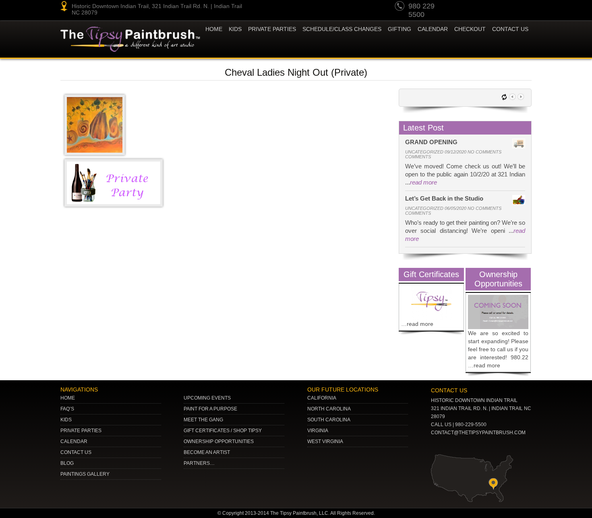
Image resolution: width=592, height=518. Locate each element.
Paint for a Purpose (210, 409)
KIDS (235, 29)
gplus (508, 7)
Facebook (524, 7)
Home (213, 29)
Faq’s (67, 409)
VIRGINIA (317, 430)
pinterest (478, 7)
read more (423, 182)
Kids (66, 420)
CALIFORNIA (321, 398)
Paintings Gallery (85, 474)
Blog (67, 463)
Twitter (493, 7)
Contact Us (510, 29)
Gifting (399, 29)
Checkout (470, 29)
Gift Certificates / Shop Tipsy (223, 430)
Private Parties (272, 29)
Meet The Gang (203, 420)
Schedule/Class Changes (341, 29)
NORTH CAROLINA (329, 409)
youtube (463, 7)
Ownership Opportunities (219, 441)
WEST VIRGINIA (325, 441)
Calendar (433, 29)
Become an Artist (207, 452)
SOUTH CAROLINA (328, 420)
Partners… (199, 463)
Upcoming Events (207, 398)
